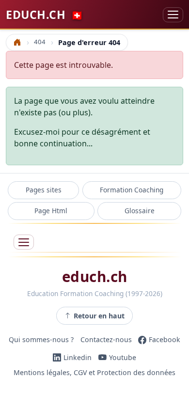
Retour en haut (99, 315)
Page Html (50, 210)
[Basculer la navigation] (173, 14)
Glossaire (140, 210)
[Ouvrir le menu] (24, 242)
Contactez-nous (106, 339)
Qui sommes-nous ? (41, 339)
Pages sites (44, 189)
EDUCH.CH (44, 14)
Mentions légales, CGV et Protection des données (94, 373)
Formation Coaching (131, 189)
